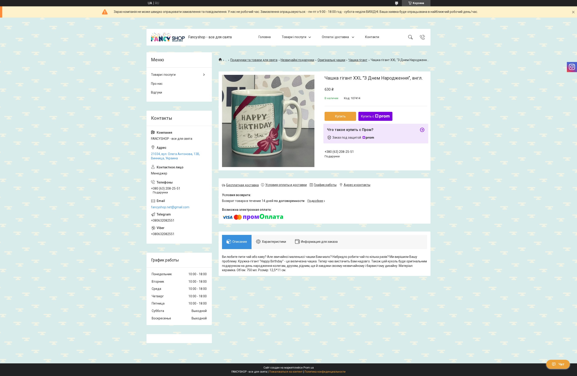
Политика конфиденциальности (325, 371)
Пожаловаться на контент (285, 371)
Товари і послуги (294, 37)
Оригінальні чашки (331, 60)
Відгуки (156, 92)
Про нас (157, 83)
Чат (561, 364)
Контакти (372, 37)
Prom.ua (308, 367)
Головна (265, 37)
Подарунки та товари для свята (253, 60)
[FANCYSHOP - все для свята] (168, 37)
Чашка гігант (357, 60)
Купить (340, 116)
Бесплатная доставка (242, 185)
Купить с (367, 116)
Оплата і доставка (336, 37)
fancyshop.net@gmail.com (170, 207)
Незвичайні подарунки (297, 60)
